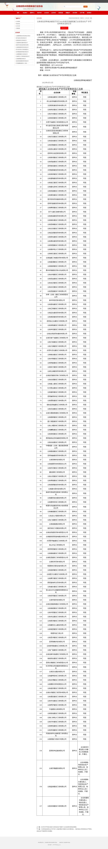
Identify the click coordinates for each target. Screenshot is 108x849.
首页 (18, 12)
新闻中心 (32, 12)
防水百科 (75, 12)
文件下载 (82, 12)
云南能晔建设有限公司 (21, 58)
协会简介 (25, 12)
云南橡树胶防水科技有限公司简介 (23, 35)
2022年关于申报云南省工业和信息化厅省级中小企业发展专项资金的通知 (58, 827)
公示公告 (18, 26)
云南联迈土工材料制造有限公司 (22, 56)
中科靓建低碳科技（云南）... (22, 63)
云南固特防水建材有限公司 (22, 42)
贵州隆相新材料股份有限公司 (22, 51)
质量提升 (68, 12)
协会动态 (18, 23)
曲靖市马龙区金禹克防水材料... (22, 44)
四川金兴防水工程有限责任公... (22, 49)
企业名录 (46, 12)
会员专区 (53, 12)
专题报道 (18, 28)
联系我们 (89, 12)
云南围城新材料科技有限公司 (22, 47)
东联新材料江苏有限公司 (21, 40)
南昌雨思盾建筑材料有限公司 (22, 61)
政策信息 (61, 12)
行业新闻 (18, 21)
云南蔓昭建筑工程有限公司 (22, 54)
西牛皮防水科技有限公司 (21, 38)
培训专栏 (39, 12)
